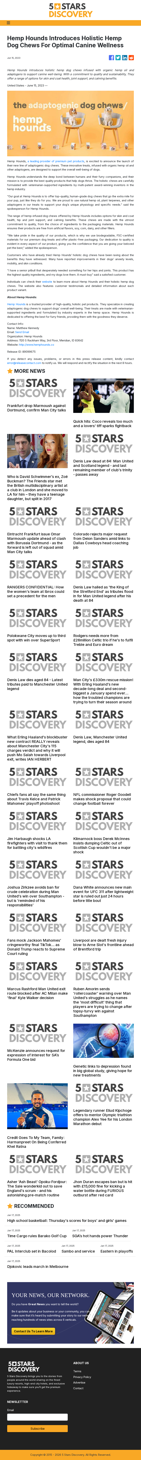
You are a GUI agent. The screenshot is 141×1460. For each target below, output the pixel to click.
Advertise (79, 1382)
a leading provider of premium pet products (56, 161)
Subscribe (37, 1428)
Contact (78, 1388)
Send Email (22, 332)
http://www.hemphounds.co (36, 344)
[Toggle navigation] (8, 23)
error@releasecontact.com (24, 363)
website (47, 281)
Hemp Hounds (16, 304)
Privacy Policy (82, 1377)
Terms (77, 1371)
